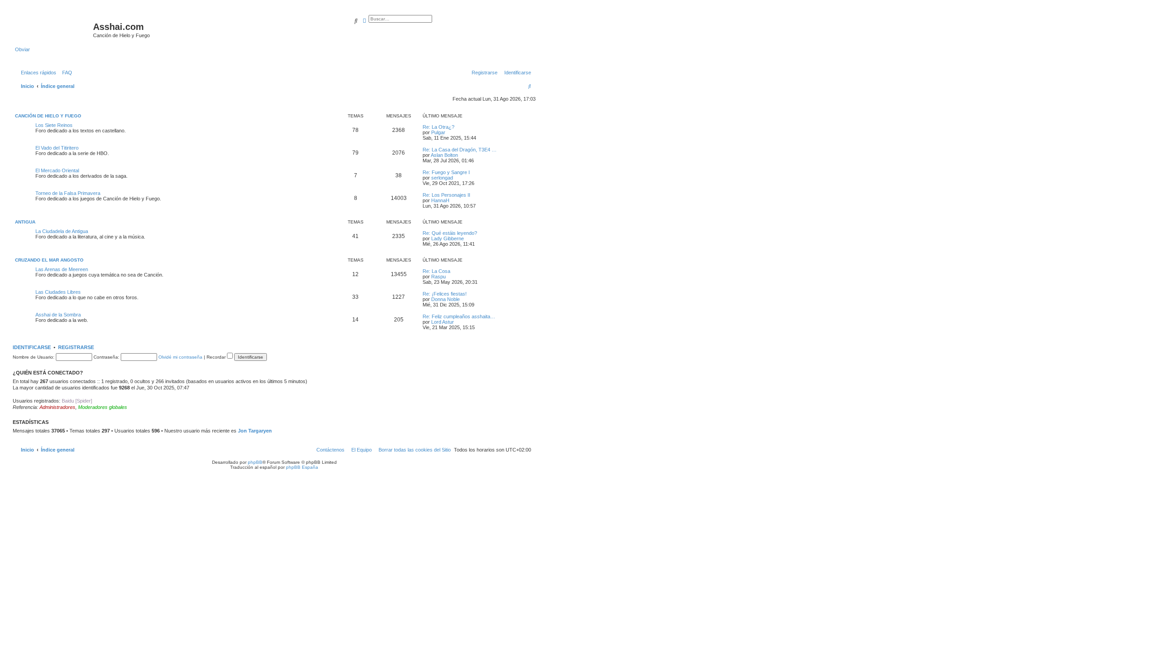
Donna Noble (445, 299)
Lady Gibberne (447, 238)
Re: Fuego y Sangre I (446, 172)
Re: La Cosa (436, 271)
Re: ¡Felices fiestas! (445, 294)
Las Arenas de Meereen (61, 269)
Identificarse (32, 347)
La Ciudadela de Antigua (61, 231)
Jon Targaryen (255, 430)
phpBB (255, 462)
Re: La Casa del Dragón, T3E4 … (460, 149)
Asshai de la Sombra (58, 314)
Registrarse (76, 347)
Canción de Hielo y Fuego (48, 115)
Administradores (57, 407)
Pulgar (438, 132)
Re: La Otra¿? (438, 127)
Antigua (25, 221)
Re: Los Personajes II (446, 195)
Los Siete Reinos (54, 125)
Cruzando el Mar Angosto (49, 260)
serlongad (442, 177)
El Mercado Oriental (57, 170)
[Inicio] (54, 29)
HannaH (440, 200)
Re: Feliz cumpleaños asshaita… (459, 316)
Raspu (438, 276)
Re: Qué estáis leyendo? (450, 233)
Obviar (22, 49)
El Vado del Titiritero (57, 148)
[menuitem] (65, 72)
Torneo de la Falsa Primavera (67, 193)
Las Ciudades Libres (58, 292)
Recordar (217, 357)
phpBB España (302, 467)
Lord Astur (442, 322)
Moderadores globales (102, 407)
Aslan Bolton (444, 155)
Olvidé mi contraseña (180, 357)
